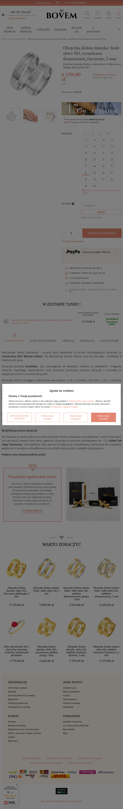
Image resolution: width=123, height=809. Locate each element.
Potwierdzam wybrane (47, 417)
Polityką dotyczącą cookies (81, 401)
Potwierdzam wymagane (76, 417)
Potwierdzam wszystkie (104, 417)
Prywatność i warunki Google (64, 407)
